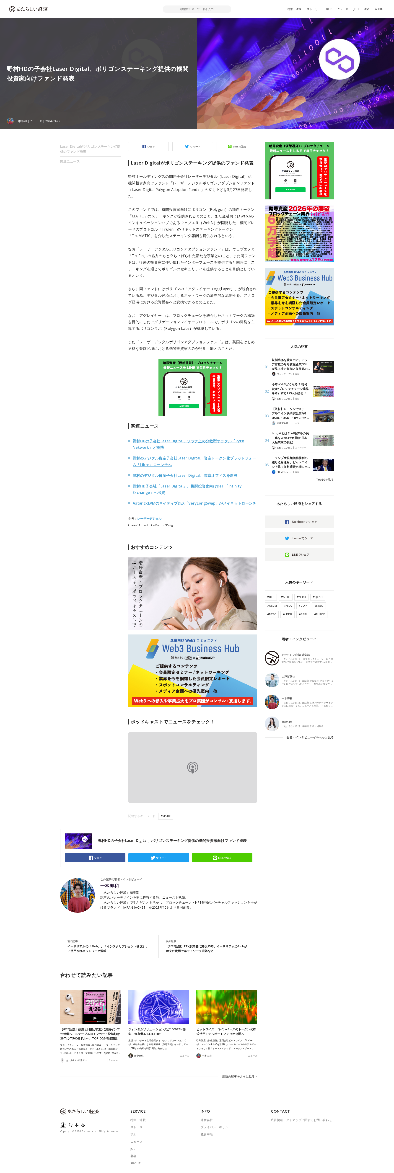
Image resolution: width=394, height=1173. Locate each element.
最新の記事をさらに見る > (239, 1076)
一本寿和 (109, 886)
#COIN (303, 606)
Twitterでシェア (302, 538)
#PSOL (288, 606)
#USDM (272, 606)
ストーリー (314, 9)
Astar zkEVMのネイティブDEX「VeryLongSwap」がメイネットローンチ (195, 503)
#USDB (287, 614)
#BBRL (303, 614)
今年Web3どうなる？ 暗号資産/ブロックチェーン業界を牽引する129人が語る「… (290, 388)
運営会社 (207, 1120)
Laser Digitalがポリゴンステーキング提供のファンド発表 (90, 149)
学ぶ (329, 9)
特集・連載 (294, 9)
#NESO (318, 606)
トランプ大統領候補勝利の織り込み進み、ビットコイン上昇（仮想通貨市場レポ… (291, 462)
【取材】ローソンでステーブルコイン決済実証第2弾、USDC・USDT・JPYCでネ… (290, 413)
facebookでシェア (304, 522)
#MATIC (166, 816)
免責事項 (207, 1134)
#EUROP (319, 614)
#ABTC (285, 597)
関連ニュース (70, 161)
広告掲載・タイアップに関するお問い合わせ (301, 1120)
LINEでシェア (301, 554)
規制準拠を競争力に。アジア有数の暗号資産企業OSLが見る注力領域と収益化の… (291, 364)
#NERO (301, 597)
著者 (367, 9)
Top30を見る (325, 479)
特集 (297, 374)
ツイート (195, 146)
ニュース (342, 9)
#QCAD (318, 597)
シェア (151, 146)
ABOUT (380, 9)
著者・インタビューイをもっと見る (310, 737)
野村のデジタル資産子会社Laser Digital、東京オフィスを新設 (185, 475)
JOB (356, 9)
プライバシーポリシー (216, 1127)
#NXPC (271, 614)
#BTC (270, 597)
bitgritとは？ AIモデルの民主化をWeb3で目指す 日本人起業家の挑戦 (290, 437)
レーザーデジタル (149, 518)
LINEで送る (239, 146)
